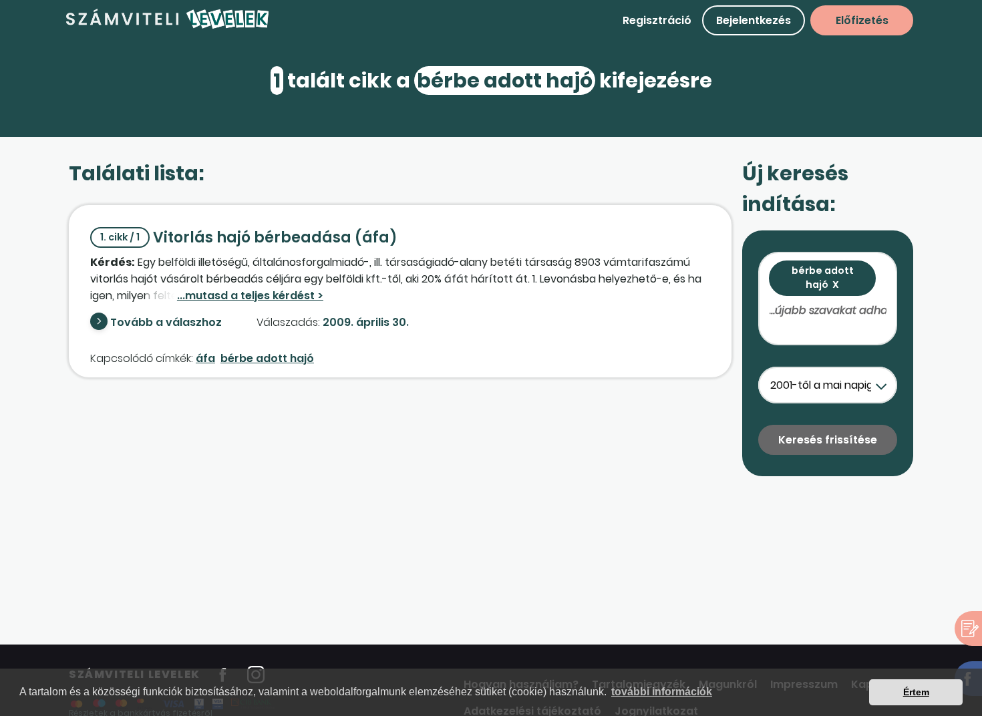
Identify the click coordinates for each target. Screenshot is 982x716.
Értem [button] (916, 692)
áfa (205, 358)
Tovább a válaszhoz (166, 322)
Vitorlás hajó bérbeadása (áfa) (248, 237)
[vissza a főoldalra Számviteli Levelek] (167, 26)
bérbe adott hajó (267, 358)
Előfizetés (862, 20)
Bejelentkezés (753, 20)
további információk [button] (661, 691)
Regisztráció (657, 20)
